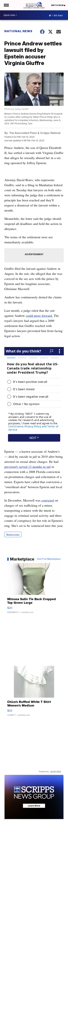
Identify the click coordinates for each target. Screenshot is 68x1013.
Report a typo (12, 534)
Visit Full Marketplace (49, 559)
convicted (47, 500)
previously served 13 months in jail (27, 466)
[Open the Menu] (6, 5)
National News (18, 31)
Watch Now (57, 5)
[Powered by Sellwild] (55, 771)
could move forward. (39, 315)
